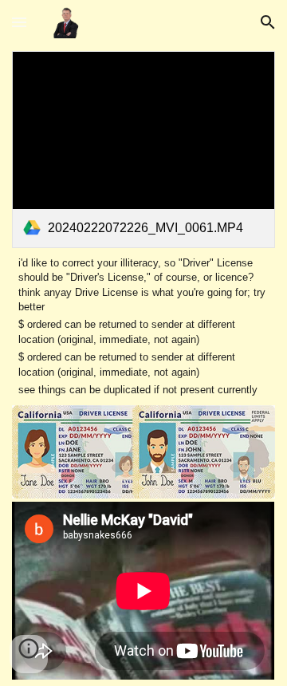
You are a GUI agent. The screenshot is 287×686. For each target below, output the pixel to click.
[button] (19, 22)
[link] (143, 149)
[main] (143, 327)
